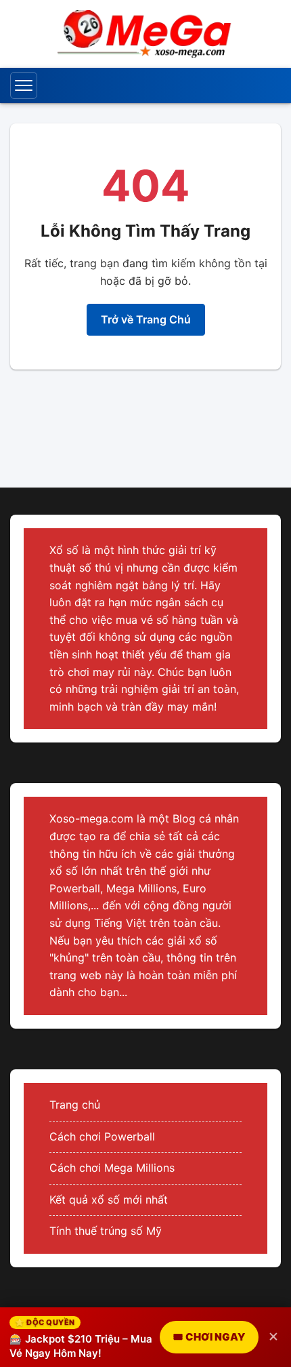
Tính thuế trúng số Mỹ (105, 1230)
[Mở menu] (23, 85)
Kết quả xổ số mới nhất (108, 1199)
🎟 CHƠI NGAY (209, 1336)
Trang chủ (74, 1104)
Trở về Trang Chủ (146, 319)
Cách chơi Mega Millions (112, 1167)
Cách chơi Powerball (102, 1136)
